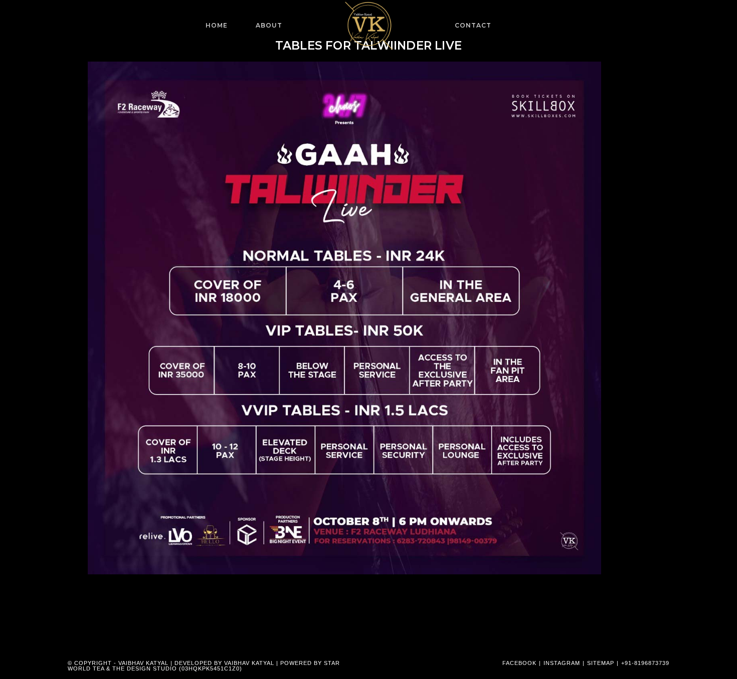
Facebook (519, 663)
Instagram (561, 663)
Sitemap (600, 663)
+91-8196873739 (645, 663)
